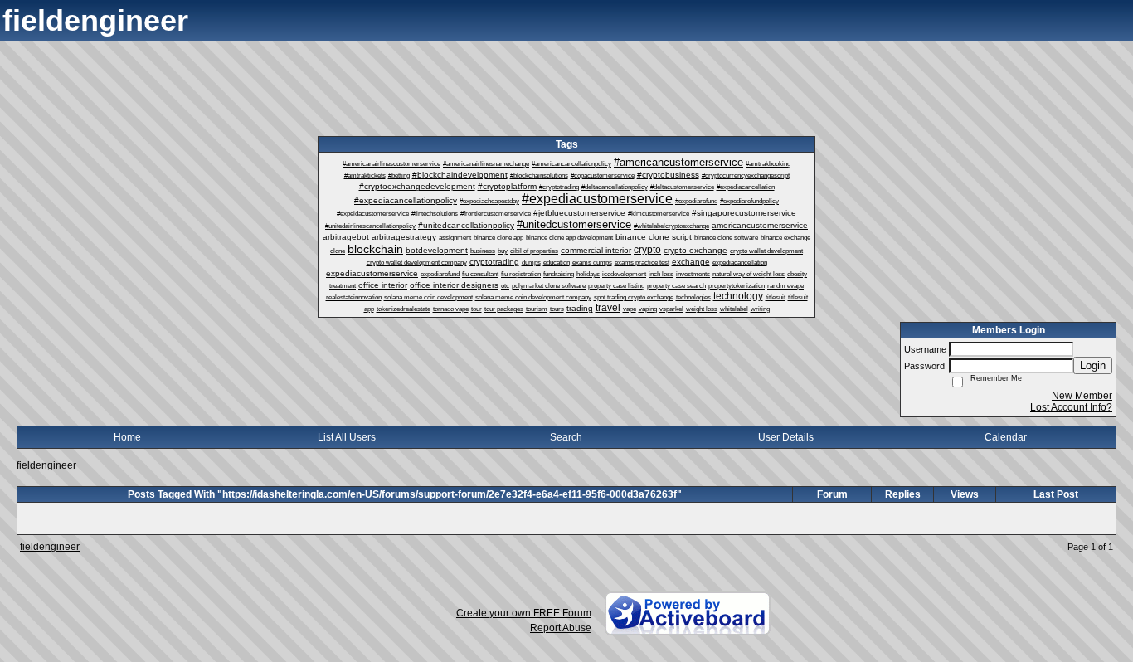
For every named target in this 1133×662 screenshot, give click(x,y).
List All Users (347, 437)
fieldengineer (46, 465)
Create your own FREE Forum (523, 613)
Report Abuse (560, 628)
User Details (786, 437)
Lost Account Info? (1071, 407)
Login (1093, 365)
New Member (1082, 396)
